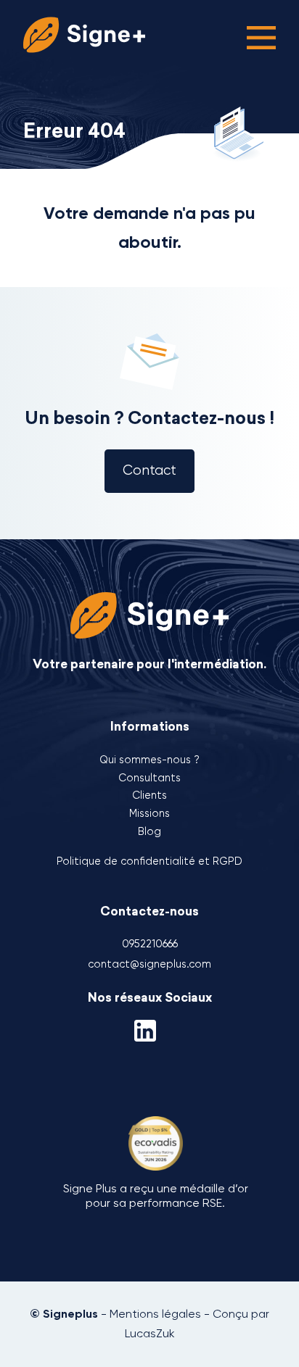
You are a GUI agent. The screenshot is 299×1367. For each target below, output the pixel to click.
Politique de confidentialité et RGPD (149, 861)
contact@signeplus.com (149, 964)
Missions (149, 813)
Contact (149, 470)
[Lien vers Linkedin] (149, 1029)
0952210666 (150, 944)
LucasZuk (150, 1333)
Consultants (149, 778)
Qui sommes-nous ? (149, 759)
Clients (149, 795)
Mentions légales (155, 1314)
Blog (149, 831)
